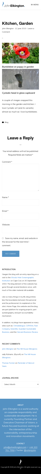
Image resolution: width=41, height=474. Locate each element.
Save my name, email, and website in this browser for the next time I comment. (20, 242)
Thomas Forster (8, 363)
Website (6, 224)
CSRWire (29, 325)
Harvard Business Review (27, 332)
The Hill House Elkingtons (27, 349)
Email (5, 211)
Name (5, 197)
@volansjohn (30, 450)
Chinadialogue (19, 325)
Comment (7, 162)
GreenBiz (14, 329)
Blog (6, 122)
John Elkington (8, 349)
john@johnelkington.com (15, 447)
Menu (36, 5)
